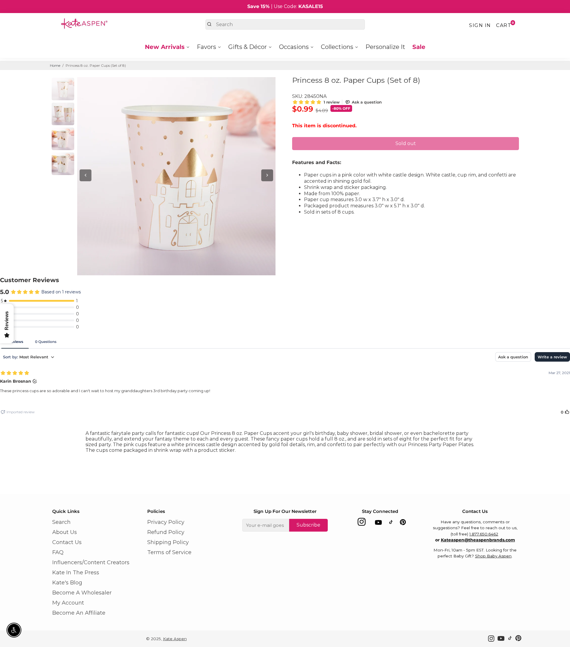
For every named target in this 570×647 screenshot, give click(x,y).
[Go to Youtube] (378, 523)
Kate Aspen (175, 638)
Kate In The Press (75, 572)
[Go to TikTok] (391, 523)
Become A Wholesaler (82, 592)
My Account (68, 603)
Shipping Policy (168, 542)
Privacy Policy (165, 522)
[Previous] (85, 175)
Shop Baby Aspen (493, 556)
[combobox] (285, 24)
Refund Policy (165, 532)
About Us (64, 532)
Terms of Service (169, 552)
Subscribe (308, 525)
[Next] (267, 175)
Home (55, 65)
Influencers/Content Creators (90, 562)
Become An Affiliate (78, 613)
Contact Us (67, 542)
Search (61, 522)
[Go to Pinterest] (403, 523)
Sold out (405, 143)
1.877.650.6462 (483, 534)
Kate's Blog (67, 582)
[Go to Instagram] (361, 523)
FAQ (58, 552)
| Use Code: (285, 6)
